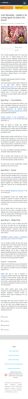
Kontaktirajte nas (18, 364)
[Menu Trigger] (24, 3)
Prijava (2, 8)
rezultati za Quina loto (17, 190)
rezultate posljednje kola (15, 111)
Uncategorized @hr (20, 23)
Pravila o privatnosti (14, 355)
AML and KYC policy (14, 359)
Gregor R (4, 23)
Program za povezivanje (14, 368)
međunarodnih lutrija (7, 86)
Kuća (10, 351)
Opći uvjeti (15, 351)
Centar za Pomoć (9, 364)
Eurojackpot (4, 275)
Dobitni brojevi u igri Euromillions (13, 117)
